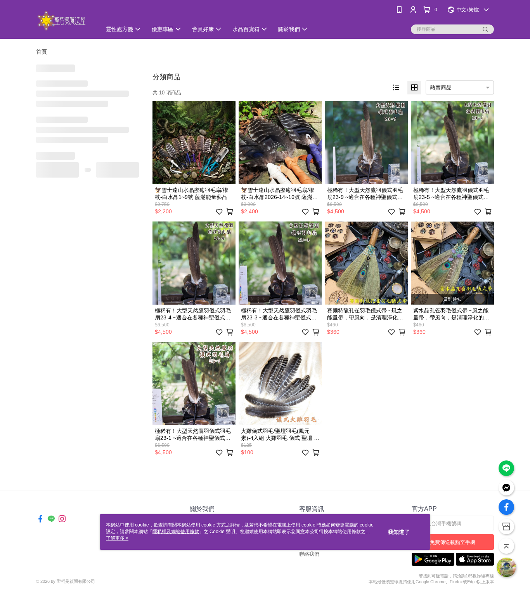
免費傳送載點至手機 (452, 542)
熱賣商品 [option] (441, 87)
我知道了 (399, 532)
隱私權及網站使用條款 (175, 531)
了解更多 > (117, 538)
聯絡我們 (309, 554)
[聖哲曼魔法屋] (64, 20)
